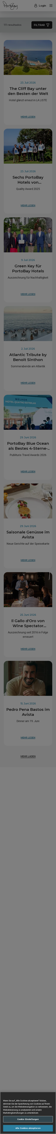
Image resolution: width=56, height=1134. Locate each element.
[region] (28, 1113)
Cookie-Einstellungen (28, 1119)
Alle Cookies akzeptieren (28, 1128)
